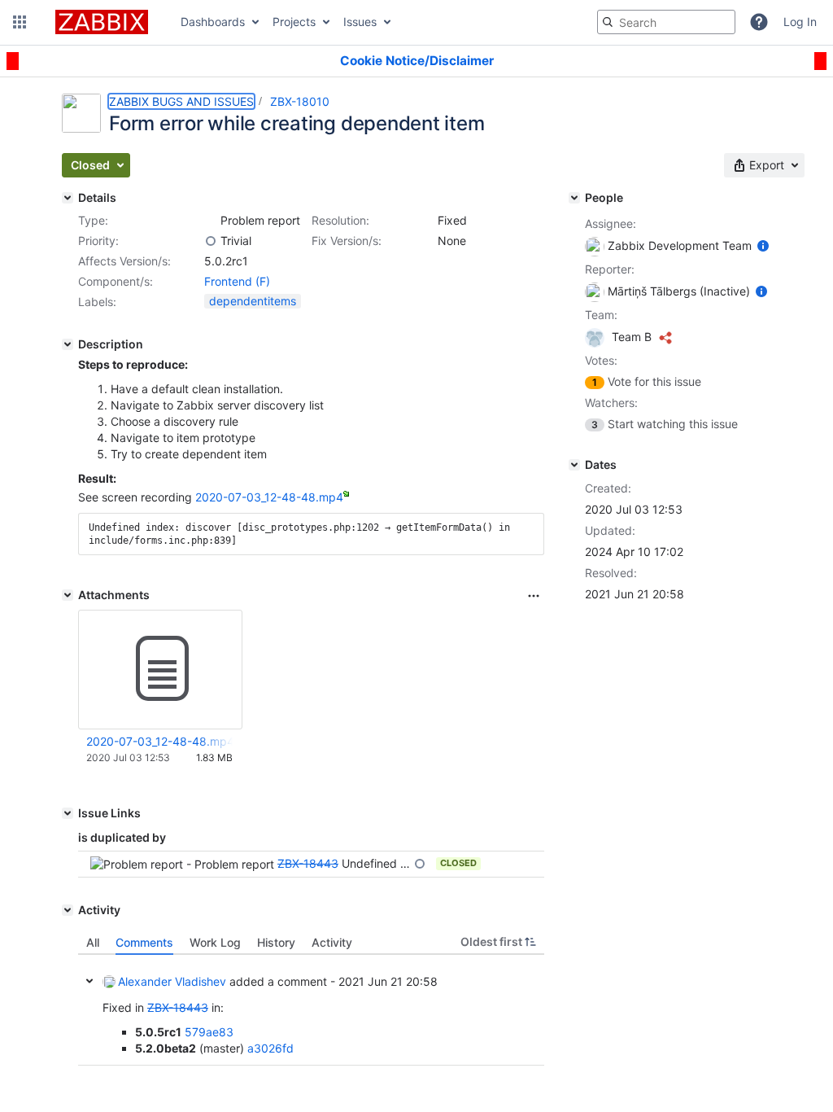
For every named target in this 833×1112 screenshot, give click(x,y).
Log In (800, 21)
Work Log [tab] (215, 942)
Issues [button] (360, 21)
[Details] (67, 198)
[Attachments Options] (533, 596)
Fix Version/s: (347, 240)
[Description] (67, 344)
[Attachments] (67, 595)
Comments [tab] (144, 942)
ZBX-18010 (299, 101)
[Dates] (574, 465)
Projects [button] (294, 21)
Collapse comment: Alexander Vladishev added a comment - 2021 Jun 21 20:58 (89, 980)
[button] (19, 22)
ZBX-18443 (307, 863)
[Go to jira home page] (101, 22)
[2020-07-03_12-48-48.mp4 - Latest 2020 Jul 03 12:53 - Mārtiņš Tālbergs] (160, 669)
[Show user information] (763, 245)
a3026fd (270, 1048)
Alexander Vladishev (172, 981)
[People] (574, 198)
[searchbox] (666, 22)
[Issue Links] (67, 813)
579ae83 (209, 1032)
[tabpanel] (311, 1010)
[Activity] (67, 910)
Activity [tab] (332, 942)
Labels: (97, 302)
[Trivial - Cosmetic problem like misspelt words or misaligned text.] (210, 240)
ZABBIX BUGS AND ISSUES (181, 101)
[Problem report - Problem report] (210, 220)
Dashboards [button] (213, 21)
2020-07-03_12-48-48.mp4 (269, 497)
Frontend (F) (237, 281)
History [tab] (276, 942)
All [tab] (92, 942)
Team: (601, 315)
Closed (458, 863)
